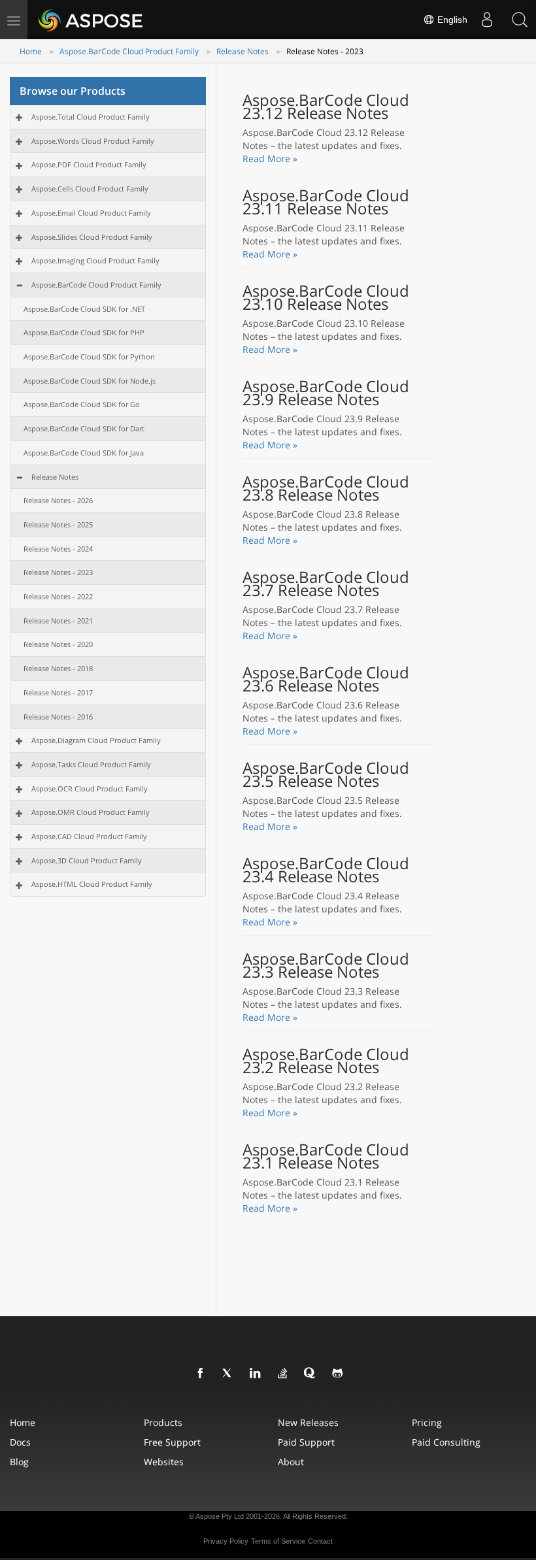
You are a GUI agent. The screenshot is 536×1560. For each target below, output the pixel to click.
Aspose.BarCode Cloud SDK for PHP (84, 332)
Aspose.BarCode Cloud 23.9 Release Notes (326, 393)
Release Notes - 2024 (58, 549)
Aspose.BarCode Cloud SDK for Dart (84, 428)
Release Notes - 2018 (58, 668)
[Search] (519, 19)
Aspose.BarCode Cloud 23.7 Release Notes (326, 584)
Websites (164, 1461)
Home (31, 51)
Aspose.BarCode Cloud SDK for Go (82, 404)
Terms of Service (278, 1541)
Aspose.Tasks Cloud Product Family (91, 764)
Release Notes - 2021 (58, 620)
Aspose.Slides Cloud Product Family (91, 237)
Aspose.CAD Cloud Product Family (89, 836)
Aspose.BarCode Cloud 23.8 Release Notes (326, 488)
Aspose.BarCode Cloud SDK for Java (84, 452)
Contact (320, 1541)
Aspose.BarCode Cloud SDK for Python (89, 356)
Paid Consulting (446, 1442)
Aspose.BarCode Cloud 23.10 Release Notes (326, 297)
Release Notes (242, 51)
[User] (487, 19)
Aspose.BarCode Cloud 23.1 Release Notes (326, 1156)
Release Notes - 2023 (58, 572)
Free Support (172, 1442)
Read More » (270, 158)
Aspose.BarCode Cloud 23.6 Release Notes (326, 679)
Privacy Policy (225, 1541)
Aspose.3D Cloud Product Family (86, 860)
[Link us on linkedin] (255, 1373)
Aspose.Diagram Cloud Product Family (96, 740)
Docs (20, 1442)
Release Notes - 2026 (58, 500)
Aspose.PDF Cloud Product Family (88, 164)
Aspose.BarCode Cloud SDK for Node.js (90, 381)
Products (163, 1422)
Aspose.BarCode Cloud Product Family (129, 51)
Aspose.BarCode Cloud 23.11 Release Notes (326, 202)
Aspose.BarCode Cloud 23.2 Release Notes (326, 1061)
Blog (19, 1461)
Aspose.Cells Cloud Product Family (89, 188)
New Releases (308, 1422)
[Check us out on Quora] (310, 1373)
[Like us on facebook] (200, 1373)
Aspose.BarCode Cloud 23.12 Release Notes (326, 106)
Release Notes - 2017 (58, 692)
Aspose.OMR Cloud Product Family (90, 812)
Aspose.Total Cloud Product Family (90, 117)
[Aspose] (91, 19)
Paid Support (306, 1442)
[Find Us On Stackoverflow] (283, 1373)
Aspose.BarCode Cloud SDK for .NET (84, 309)
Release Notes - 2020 (58, 644)
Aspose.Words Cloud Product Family (92, 141)
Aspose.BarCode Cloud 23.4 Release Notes (326, 870)
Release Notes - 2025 (58, 524)
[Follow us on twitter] (228, 1373)
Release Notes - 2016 (58, 717)
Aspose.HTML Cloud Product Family (91, 884)
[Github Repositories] (337, 1373)
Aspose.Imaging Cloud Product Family (95, 260)
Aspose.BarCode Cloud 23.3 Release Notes (326, 965)
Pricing (427, 1422)
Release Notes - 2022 (58, 596)
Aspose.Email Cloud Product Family (91, 213)
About (291, 1461)
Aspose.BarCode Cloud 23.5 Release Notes (326, 774)
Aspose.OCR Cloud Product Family (89, 788)
